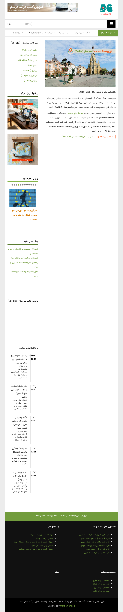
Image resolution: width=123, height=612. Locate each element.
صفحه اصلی (90, 33)
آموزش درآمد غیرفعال (44, 538)
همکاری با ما (52, 515)
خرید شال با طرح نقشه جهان (98, 549)
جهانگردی (78, 33)
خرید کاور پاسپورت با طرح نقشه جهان (94, 534)
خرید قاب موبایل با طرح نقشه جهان (24, 258)
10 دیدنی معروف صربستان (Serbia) (79, 137)
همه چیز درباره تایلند (101, 584)
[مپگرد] (107, 9)
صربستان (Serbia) (20, 33)
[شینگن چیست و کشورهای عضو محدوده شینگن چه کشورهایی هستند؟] (23, 198)
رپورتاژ (84, 515)
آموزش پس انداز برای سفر (42, 545)
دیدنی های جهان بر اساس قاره (59, 33)
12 (35, 185)
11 (33, 185)
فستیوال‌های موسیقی (74, 113)
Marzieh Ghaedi (67, 606)
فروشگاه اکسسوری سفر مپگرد (41, 534)
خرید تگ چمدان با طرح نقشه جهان (95, 545)
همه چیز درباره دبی (102, 587)
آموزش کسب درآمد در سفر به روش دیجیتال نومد (33, 542)
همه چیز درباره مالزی (101, 580)
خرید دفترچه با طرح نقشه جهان (97, 552)
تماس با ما (40, 515)
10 (31, 185)
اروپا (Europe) (37, 33)
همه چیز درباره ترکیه (101, 591)
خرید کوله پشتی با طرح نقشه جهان (95, 542)
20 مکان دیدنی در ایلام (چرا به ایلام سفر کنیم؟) (20, 476)
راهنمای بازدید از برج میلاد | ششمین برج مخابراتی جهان (19, 359)
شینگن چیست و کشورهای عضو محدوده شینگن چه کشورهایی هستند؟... (24, 215)
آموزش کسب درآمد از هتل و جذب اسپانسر (36, 549)
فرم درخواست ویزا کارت (69, 515)
